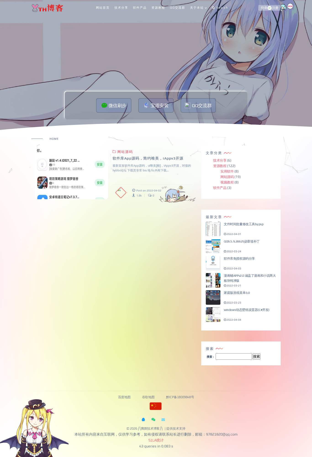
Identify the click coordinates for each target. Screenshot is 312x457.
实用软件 (227, 171)
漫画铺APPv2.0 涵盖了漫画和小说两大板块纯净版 (250, 278)
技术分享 (121, 7)
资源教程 (158, 7)
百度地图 (124, 397)
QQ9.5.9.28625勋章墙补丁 (242, 241)
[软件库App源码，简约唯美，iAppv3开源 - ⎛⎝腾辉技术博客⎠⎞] (71, 174)
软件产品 (140, 7)
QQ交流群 (177, 7)
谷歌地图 (148, 397)
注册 (275, 8)
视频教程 (227, 182)
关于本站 (197, 7)
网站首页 (103, 7)
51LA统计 (156, 440)
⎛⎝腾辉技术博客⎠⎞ (150, 428)
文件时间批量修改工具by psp (244, 224)
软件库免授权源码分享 (239, 258)
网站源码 (125, 152)
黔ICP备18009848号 (180, 397)
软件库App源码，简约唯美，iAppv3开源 (148, 158)
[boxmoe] (47, 8)
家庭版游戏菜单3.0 (237, 292)
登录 (264, 8)
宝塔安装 (159, 105)
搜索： (211, 356)
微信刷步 (117, 105)
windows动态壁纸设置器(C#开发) (247, 310)
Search (222, 7)
